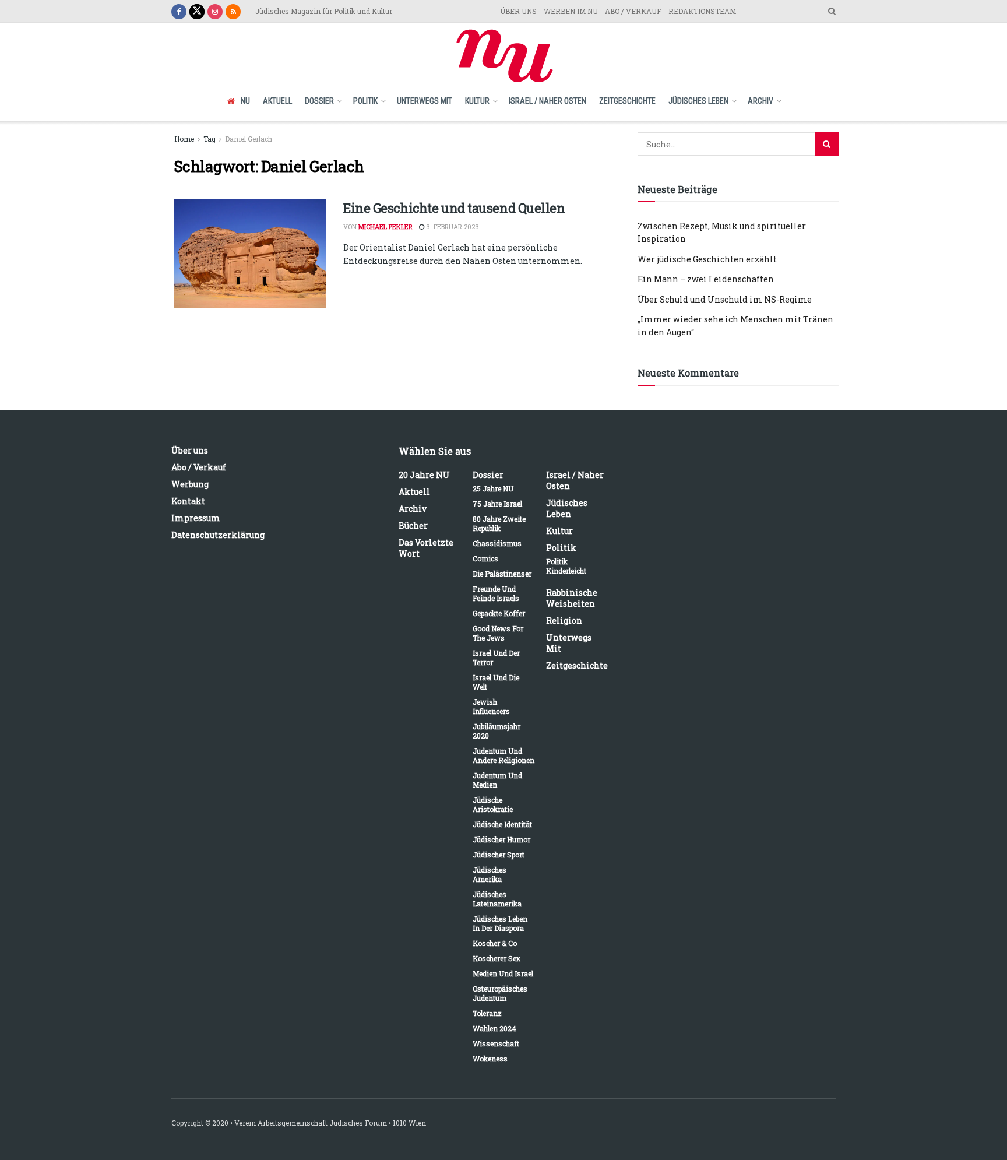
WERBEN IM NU (571, 11)
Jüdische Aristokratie (493, 804)
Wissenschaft (496, 1043)
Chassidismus (497, 543)
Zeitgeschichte (627, 101)
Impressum (195, 517)
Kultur (477, 101)
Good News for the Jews (498, 633)
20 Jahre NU (424, 474)
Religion (564, 620)
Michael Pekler (385, 226)
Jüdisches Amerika (489, 874)
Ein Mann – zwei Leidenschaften (706, 278)
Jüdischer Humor (501, 839)
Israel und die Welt (496, 682)
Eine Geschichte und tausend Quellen (454, 207)
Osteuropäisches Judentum (500, 993)
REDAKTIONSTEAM (702, 11)
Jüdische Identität (502, 824)
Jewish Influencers (491, 706)
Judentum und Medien (497, 780)
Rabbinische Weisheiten (571, 598)
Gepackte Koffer (499, 613)
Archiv (760, 101)
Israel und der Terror (496, 657)
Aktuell (277, 101)
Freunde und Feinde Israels (496, 593)
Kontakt (188, 501)
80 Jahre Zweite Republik (499, 523)
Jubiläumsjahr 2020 (496, 731)
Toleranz (487, 1013)
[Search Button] (827, 144)
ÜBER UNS (518, 11)
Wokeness (490, 1058)
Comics (485, 558)
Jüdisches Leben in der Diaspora (500, 923)
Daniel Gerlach (248, 138)
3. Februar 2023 (451, 226)
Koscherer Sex (496, 958)
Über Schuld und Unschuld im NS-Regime (725, 299)
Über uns (189, 450)
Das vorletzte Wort (426, 548)
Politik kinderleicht (566, 566)
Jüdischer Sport (498, 854)
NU (245, 101)
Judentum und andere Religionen (503, 755)
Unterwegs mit (424, 101)
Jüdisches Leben (698, 101)
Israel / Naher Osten (547, 101)
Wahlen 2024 (494, 1028)
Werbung (190, 484)
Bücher (413, 525)
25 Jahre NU (493, 488)
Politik (365, 101)
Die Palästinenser (502, 573)
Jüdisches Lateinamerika (497, 899)
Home (184, 138)
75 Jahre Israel (497, 503)
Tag (209, 138)
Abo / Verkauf (198, 467)
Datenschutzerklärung (218, 534)
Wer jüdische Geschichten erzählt (707, 259)
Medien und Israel (503, 973)
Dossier (319, 101)
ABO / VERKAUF (633, 11)
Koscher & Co (495, 943)
